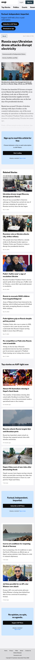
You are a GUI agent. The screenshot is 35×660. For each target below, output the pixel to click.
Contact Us (28, 650)
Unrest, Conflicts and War (10, 58)
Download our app (8, 28)
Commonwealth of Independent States (13, 54)
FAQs (16, 650)
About (21, 650)
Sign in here (23, 158)
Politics (16, 7)
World (4, 36)
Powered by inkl (18, 655)
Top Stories (5, 7)
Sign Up (29, 2)
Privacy (11, 650)
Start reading (18, 153)
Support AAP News (17, 623)
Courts (24, 7)
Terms (5, 650)
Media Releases (17, 652)
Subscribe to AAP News (10, 24)
